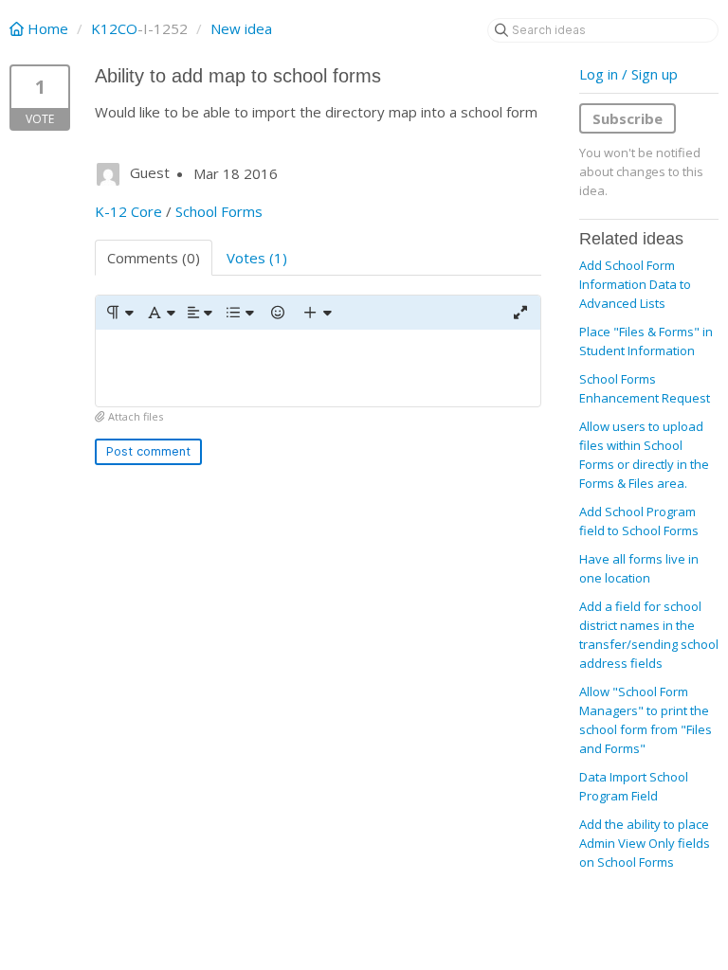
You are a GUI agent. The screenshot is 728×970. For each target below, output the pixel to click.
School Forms (219, 211)
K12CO (114, 28)
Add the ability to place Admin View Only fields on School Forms (644, 843)
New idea (241, 28)
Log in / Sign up (628, 73)
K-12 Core (128, 211)
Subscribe (627, 118)
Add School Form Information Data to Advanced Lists (635, 284)
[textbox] (318, 368)
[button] (119, 312)
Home (48, 28)
